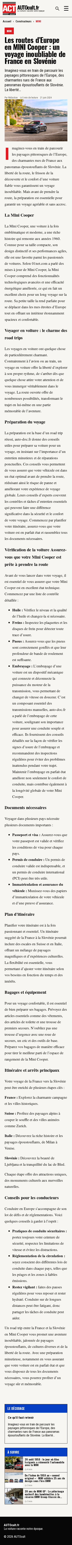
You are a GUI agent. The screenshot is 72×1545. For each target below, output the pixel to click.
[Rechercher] (57, 8)
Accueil (7, 21)
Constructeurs (23, 21)
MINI (38, 21)
